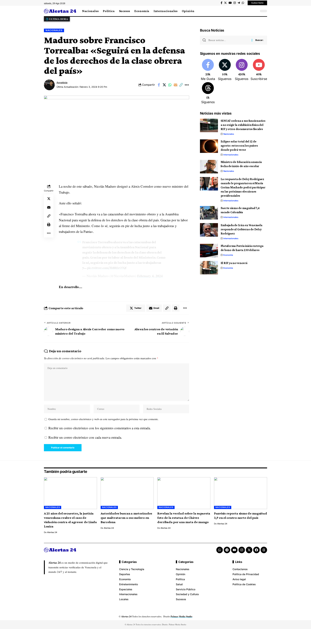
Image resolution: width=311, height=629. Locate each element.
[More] (186, 85)
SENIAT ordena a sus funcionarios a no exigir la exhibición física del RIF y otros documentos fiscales (243, 125)
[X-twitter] (249, 550)
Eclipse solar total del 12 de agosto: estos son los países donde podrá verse (239, 145)
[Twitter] (225, 3)
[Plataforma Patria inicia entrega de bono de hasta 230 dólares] (209, 250)
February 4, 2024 (150, 275)
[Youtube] (259, 70)
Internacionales (230, 154)
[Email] (175, 85)
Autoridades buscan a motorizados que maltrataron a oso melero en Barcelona (126, 517)
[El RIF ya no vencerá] (209, 267)
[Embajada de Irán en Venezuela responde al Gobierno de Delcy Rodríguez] (209, 230)
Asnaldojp (62, 82)
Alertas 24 (52, 532)
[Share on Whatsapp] (169, 85)
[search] (255, 11)
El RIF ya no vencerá (234, 263)
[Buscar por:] (229, 40)
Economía (228, 255)
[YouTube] (230, 3)
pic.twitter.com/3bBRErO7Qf (106, 268)
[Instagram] (235, 3)
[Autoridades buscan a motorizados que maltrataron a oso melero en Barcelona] (127, 493)
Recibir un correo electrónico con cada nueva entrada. (85, 437)
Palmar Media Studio (181, 616)
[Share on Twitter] (164, 85)
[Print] (48, 224)
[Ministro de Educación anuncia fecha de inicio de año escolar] (209, 166)
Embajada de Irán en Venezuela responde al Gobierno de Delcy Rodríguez (241, 229)
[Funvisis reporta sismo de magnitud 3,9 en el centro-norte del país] (240, 493)
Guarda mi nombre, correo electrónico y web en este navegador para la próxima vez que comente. (103, 419)
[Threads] (208, 93)
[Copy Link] (181, 85)
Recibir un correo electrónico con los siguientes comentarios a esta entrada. (99, 428)
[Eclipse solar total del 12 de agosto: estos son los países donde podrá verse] (209, 146)
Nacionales (54, 30)
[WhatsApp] (243, 3)
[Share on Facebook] (158, 85)
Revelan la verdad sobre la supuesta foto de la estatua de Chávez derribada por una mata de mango (183, 517)
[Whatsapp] (219, 550)
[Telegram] (239, 3)
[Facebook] (221, 3)
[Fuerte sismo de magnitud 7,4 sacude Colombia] (209, 213)
